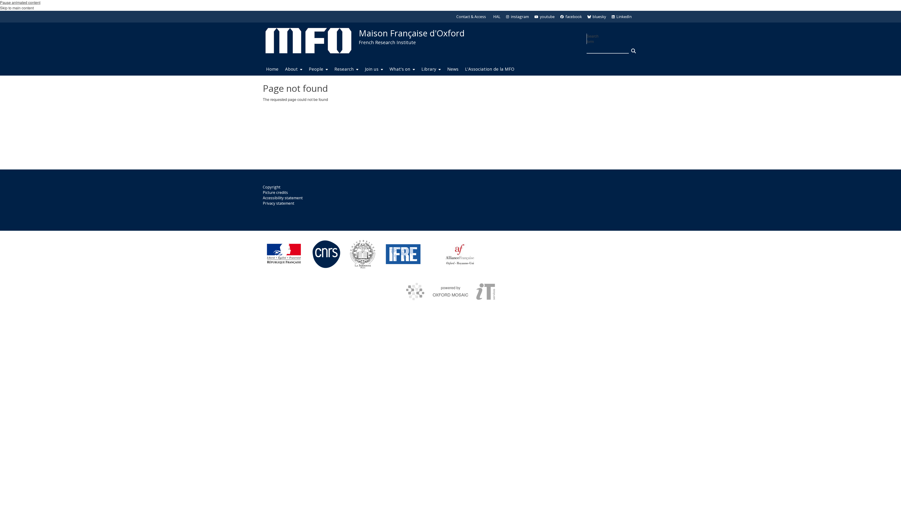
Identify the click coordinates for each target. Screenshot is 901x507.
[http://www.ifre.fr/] (403, 254)
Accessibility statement (283, 197)
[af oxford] (460, 254)
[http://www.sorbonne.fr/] (362, 254)
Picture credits (275, 192)
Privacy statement (278, 203)
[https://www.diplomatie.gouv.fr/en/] (284, 254)
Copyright (271, 187)
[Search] (633, 49)
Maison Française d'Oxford (412, 33)
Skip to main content (17, 8)
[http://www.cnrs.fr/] (326, 254)
